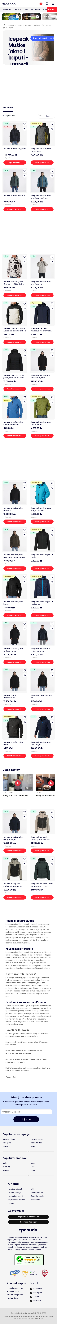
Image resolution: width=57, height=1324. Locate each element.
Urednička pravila (37, 1196)
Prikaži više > (11, 1077)
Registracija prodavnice (28, 1217)
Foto (26, 9)
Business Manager (28, 1222)
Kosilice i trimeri (37, 1139)
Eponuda (5, 25)
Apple (5, 1163)
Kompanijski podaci (15, 1196)
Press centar (35, 1200)
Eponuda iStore (13, 1292)
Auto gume (7, 1143)
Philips (33, 1170)
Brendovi (11, 25)
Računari (7, 9)
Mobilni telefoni (36, 1143)
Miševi (33, 1146)
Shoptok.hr (31, 1318)
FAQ (32, 1189)
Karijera (11, 1203)
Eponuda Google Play (15, 1288)
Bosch (33, 1163)
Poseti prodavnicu (42, 162)
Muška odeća (39, 25)
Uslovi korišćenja (14, 1193)
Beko (32, 1167)
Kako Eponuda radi (15, 1189)
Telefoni (17, 9)
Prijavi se (26, 1119)
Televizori (6, 1146)
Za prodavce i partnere (16, 1200)
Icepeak (19, 25)
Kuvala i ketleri (8, 792)
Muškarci (28, 25)
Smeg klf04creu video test (15, 795)
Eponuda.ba (39, 1318)
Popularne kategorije (16, 1134)
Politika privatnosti (38, 1193)
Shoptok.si (24, 1318)
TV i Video (35, 9)
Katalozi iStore (12, 1298)
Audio (45, 9)
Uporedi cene (14, 162)
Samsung (6, 1167)
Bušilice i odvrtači (9, 1139)
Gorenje (6, 1170)
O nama (13, 1183)
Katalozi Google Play (15, 1295)
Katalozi (52, 9)
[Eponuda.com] (14, 4)
